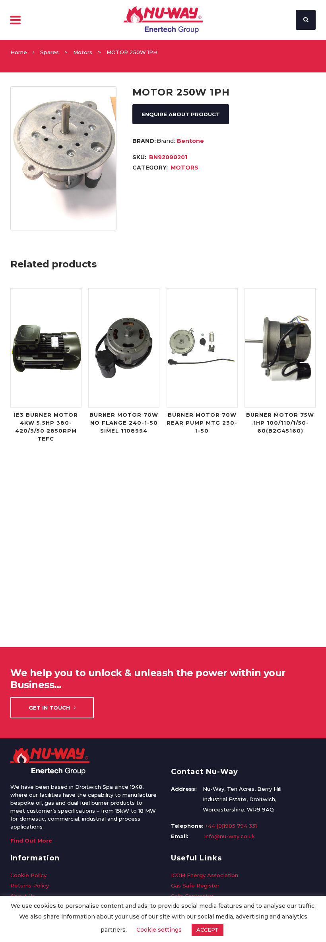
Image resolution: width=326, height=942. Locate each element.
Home (18, 52)
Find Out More (31, 840)
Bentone (190, 140)
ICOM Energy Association (204, 875)
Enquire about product (181, 114)
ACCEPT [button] (207, 929)
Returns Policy (29, 885)
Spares (49, 52)
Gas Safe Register (195, 885)
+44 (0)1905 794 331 (231, 826)
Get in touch (49, 707)
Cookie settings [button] (159, 929)
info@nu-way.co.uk (229, 836)
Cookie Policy (28, 875)
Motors (82, 52)
